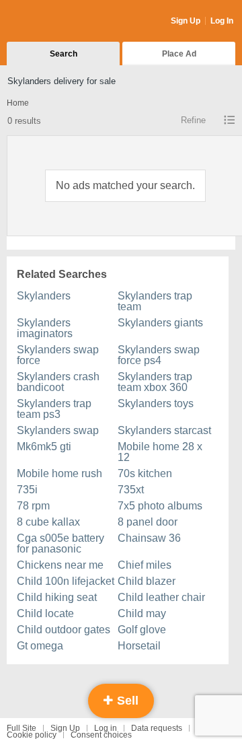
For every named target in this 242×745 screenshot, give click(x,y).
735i (27, 489)
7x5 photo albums (160, 505)
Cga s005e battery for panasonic (60, 543)
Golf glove (142, 629)
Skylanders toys (156, 403)
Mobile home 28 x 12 (160, 452)
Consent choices (101, 735)
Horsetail (139, 645)
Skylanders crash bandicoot (58, 382)
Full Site (21, 728)
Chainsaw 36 (149, 538)
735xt (131, 489)
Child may (142, 613)
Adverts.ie (59, 21)
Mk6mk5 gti (44, 446)
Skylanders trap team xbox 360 (155, 382)
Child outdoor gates (63, 629)
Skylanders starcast (164, 430)
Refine (193, 120)
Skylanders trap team (155, 301)
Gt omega (40, 645)
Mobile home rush (59, 473)
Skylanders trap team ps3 (54, 409)
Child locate (45, 613)
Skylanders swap (58, 430)
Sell (126, 700)
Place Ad (179, 54)
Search (63, 54)
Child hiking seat (57, 597)
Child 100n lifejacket (65, 581)
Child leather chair (161, 597)
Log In (221, 21)
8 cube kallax (48, 522)
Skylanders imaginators (45, 328)
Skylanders (44, 295)
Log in (105, 728)
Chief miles (144, 565)
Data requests (156, 728)
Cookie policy (31, 735)
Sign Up (185, 21)
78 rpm (33, 505)
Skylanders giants (160, 322)
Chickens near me (60, 565)
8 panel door (147, 522)
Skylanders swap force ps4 (159, 355)
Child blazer (146, 581)
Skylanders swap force (58, 355)
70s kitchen (145, 473)
